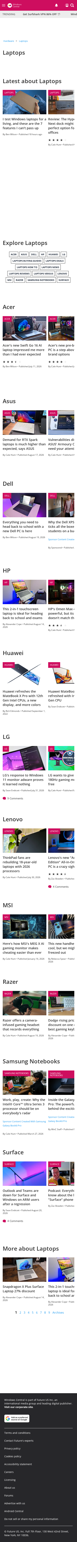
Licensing (10, 1479)
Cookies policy (12, 1456)
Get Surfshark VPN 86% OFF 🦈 (41, 14)
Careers (9, 1472)
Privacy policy (12, 1448)
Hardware (8, 41)
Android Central (13, 1511)
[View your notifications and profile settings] (56, 5)
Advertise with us (14, 1503)
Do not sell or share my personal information (31, 1519)
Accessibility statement (18, 1464)
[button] (72, 5)
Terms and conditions (17, 1432)
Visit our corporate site (18, 1407)
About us (9, 1487)
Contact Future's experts (18, 1440)
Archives (58, 1312)
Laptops (23, 41)
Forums (8, 1495)
